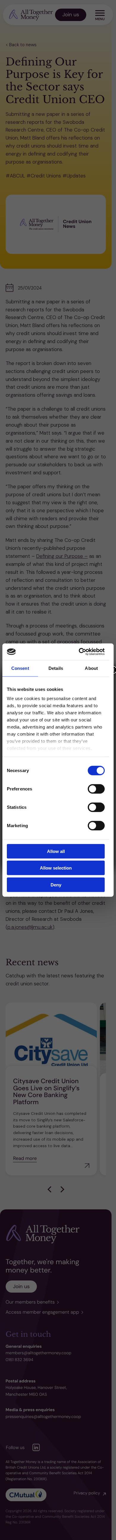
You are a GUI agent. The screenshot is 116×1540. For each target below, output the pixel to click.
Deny (56, 884)
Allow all (56, 851)
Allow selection (56, 867)
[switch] (96, 788)
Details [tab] (55, 667)
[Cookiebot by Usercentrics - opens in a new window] (79, 652)
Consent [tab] (20, 667)
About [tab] (91, 667)
